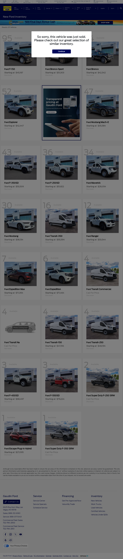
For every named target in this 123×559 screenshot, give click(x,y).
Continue (61, 51)
